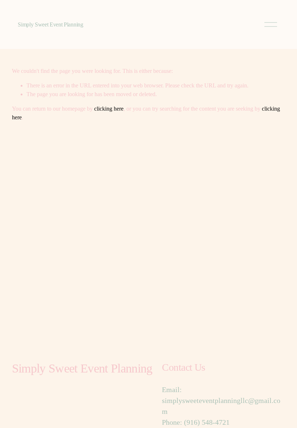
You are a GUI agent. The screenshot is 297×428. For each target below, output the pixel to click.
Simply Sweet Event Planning (50, 24)
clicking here (109, 109)
